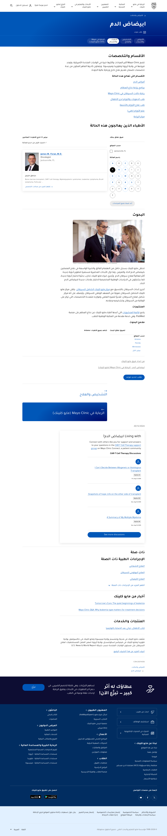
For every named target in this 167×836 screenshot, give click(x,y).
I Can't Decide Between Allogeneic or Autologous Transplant (118, 469)
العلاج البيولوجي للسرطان (133, 573)
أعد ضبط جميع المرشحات (122, 203)
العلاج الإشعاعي (137, 566)
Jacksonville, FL (120, 151)
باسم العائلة (115, 158)
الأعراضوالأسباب (140, 41)
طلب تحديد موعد (134, 377)
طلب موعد (138, 32)
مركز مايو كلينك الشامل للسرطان (93, 289)
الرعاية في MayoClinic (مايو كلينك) (97, 41)
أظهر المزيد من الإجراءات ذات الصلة (128, 585)
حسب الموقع (115, 146)
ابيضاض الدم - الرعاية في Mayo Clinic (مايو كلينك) (121, 368)
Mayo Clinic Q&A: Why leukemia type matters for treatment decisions (112, 610)
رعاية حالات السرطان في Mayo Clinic (126, 94)
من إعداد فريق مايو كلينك (133, 361)
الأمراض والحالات (136, 16)
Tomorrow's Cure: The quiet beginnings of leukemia (120, 603)
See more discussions (114, 535)
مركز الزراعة (139, 117)
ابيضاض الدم (128, 25)
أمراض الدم (139, 82)
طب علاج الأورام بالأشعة (132, 105)
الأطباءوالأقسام (113, 41)
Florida (138, 343)
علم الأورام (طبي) (136, 111)
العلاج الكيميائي (137, 579)
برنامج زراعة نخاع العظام (132, 88)
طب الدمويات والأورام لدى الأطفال (127, 99)
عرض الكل (137, 351)
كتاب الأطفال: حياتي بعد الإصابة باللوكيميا (125, 628)
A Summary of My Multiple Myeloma (124, 517)
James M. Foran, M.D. (51, 154)
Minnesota (136, 347)
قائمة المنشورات (131, 313)
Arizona (138, 339)
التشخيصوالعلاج (126, 41)
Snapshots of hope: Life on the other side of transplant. (114, 494)
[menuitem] (139, 41)
